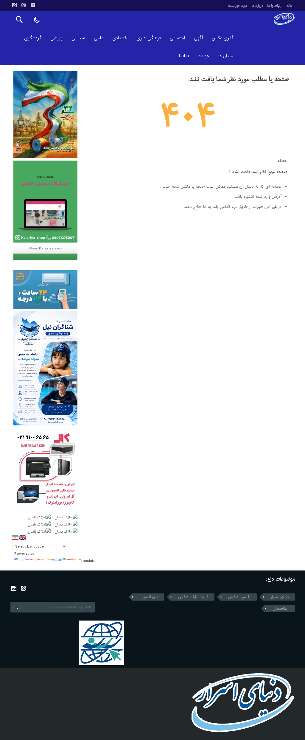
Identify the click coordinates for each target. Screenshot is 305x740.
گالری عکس (223, 38)
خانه (290, 5)
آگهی (198, 38)
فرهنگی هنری (148, 38)
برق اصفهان (149, 597)
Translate (87, 561)
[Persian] (15, 537)
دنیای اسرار (279, 597)
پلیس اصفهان (239, 597)
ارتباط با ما (274, 5)
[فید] (32, 5)
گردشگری (32, 38)
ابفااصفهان (281, 608)
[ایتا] (23, 5)
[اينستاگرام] (14, 5)
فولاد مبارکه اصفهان (193, 597)
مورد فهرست (237, 5)
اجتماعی (177, 38)
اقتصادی (119, 38)
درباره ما (257, 5)
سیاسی (78, 38)
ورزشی (56, 38)
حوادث (203, 56)
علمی (98, 38)
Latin (184, 56)
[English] (22, 537)
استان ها (226, 56)
